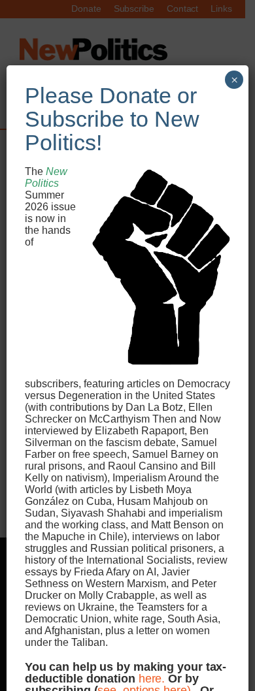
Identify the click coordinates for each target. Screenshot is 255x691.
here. (152, 678)
